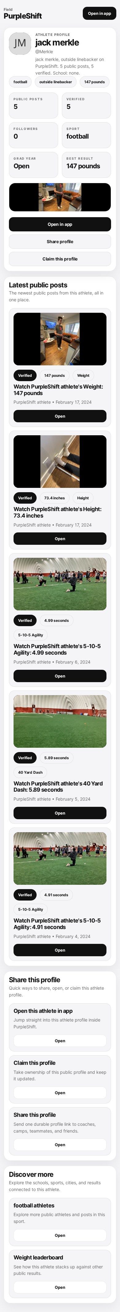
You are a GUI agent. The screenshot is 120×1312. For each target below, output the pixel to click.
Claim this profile (60, 258)
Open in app (99, 13)
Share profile (60, 241)
